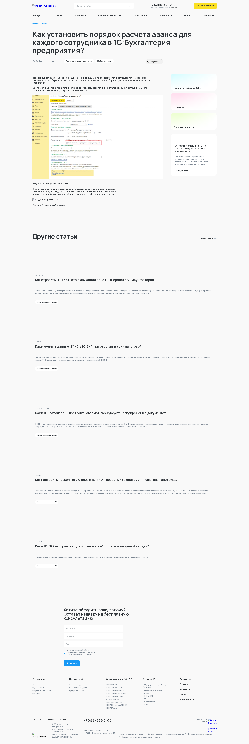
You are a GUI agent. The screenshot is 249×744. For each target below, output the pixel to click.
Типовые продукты (76, 685)
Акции (187, 15)
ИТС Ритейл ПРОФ (113, 699)
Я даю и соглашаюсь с (81, 652)
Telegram (50, 719)
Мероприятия (165, 15)
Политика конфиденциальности (131, 734)
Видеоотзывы (38, 688)
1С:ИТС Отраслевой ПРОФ (116, 705)
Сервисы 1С (149, 679)
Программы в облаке (77, 690)
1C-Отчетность (149, 702)
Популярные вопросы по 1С (79, 61)
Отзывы (35, 685)
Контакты (36, 693)
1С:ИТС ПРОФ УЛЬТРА (114, 696)
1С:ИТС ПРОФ (111, 685)
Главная (35, 23)
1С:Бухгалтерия (104, 61)
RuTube (63, 719)
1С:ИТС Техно (111, 708)
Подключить (181, 170)
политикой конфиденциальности (79, 654)
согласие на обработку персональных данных (78, 651)
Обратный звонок (205, 6)
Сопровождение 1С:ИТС (119, 679)
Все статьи (207, 238)
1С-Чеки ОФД (148, 696)
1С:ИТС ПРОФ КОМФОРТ (115, 690)
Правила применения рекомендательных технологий (142, 737)
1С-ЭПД (146, 704)
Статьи (45, 23)
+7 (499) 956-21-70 (164, 5)
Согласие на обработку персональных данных (166, 734)
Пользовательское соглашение (200, 734)
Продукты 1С (76, 679)
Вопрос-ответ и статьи (41, 690)
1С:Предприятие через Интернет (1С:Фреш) (156, 686)
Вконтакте (36, 719)
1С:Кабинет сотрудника (152, 690)
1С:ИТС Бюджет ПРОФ (115, 702)
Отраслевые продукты (78, 688)
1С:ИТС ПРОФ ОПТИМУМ (116, 693)
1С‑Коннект (147, 699)
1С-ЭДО (146, 693)
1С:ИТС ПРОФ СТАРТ (114, 688)
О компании (38, 679)
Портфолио (186, 679)
